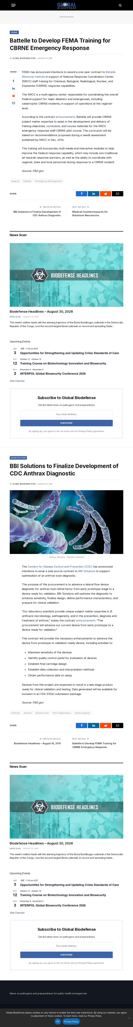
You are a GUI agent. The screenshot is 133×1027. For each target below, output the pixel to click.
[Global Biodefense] (66, 5)
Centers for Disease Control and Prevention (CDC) (60, 566)
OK (57, 1021)
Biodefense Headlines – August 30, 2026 (41, 311)
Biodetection (18, 458)
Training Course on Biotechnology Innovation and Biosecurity (63, 363)
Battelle (27, 181)
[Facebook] (13, 81)
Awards (28, 713)
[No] (129, 1017)
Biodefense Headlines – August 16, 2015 (37, 743)
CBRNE (14, 32)
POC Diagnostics (62, 713)
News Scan (15, 317)
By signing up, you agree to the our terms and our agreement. (66, 431)
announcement (65, 116)
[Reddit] (13, 95)
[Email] (13, 103)
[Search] (120, 5)
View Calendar (17, 380)
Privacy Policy (85, 431)
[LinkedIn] (13, 88)
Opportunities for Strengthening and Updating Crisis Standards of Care (69, 353)
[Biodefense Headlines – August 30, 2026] (66, 275)
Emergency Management (48, 181)
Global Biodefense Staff (24, 58)
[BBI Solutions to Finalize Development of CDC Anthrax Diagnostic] (66, 522)
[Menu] (13, 5)
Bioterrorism (42, 713)
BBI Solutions (86, 571)
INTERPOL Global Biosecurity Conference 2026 (53, 373)
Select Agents (82, 713)
